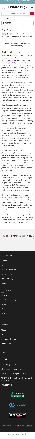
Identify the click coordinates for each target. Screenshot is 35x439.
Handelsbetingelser (8, 272)
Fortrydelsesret (7, 277)
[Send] (32, 13)
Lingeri (3, 350)
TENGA (4, 316)
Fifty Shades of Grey (8, 302)
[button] (3, 7)
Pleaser (4, 320)
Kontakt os (5, 263)
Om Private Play (7, 281)
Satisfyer (4, 298)
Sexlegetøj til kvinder (9, 341)
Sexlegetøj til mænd (8, 346)
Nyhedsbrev (5, 286)
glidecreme (11, 60)
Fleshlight (4, 307)
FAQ (2, 268)
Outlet (3, 337)
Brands (3, 19)
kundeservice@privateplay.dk (16, 376)
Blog (3, 355)
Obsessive (5, 311)
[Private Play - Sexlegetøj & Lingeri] (17, 7)
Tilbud (3, 332)
